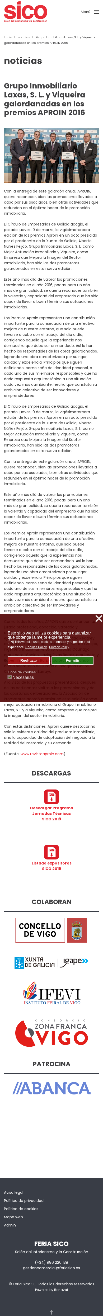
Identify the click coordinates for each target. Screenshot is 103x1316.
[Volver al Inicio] (25, 12)
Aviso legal (13, 1192)
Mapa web (13, 1217)
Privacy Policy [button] (59, 647)
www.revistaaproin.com (42, 753)
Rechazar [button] (28, 660)
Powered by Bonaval (51, 1289)
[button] (90, 12)
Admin (10, 1225)
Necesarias (23, 677)
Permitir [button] (72, 660)
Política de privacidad (24, 1200)
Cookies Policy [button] (36, 647)
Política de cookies (21, 1208)
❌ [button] (98, 619)
